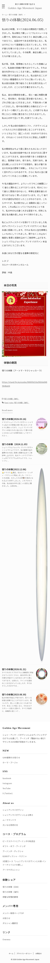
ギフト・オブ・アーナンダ (14, 846)
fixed (6, 402)
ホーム (10, 953)
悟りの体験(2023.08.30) (14, 694)
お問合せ (38, 953)
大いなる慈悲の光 (10, 825)
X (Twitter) (7, 793)
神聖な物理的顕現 (10, 897)
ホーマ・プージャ (10, 762)
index (11, 402)
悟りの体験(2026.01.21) (14, 669)
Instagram (7, 783)
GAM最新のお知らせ (11, 757)
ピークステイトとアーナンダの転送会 (19, 841)
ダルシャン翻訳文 (10, 923)
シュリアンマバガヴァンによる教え (18, 815)
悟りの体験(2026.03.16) (14, 419)
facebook (7, 778)
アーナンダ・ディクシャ (13, 851)
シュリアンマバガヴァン (13, 810)
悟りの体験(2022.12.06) (14, 469)
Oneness (6, 939)
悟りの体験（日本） (11, 887)
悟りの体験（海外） (11, 399)
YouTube (7, 788)
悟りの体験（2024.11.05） (15, 444)
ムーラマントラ (9, 820)
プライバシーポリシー (24, 953)
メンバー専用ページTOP (13, 913)
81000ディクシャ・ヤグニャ (15, 856)
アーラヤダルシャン (11, 869)
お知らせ (6, 918)
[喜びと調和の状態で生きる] (25, 8)
